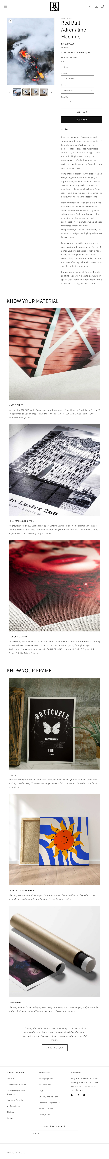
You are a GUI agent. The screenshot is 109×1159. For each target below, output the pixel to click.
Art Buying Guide (46, 1078)
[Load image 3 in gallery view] (35, 92)
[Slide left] (9, 92)
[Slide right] (51, 92)
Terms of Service (46, 1108)
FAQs (41, 1091)
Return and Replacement (49, 1102)
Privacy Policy (45, 1114)
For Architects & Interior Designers (17, 1092)
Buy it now (82, 119)
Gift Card (10, 1112)
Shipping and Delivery (48, 1096)
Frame (63, 85)
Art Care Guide (45, 1084)
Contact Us (11, 1118)
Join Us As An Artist (15, 1100)
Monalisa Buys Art (18, 1153)
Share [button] (66, 129)
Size (62, 61)
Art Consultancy (13, 1106)
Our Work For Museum (16, 1084)
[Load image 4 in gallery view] (44, 92)
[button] (6, 6)
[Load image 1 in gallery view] (17, 92)
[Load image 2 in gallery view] (26, 92)
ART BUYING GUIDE (55, 1047)
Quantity (64, 97)
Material (64, 73)
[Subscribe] (75, 1134)
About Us (11, 1078)
